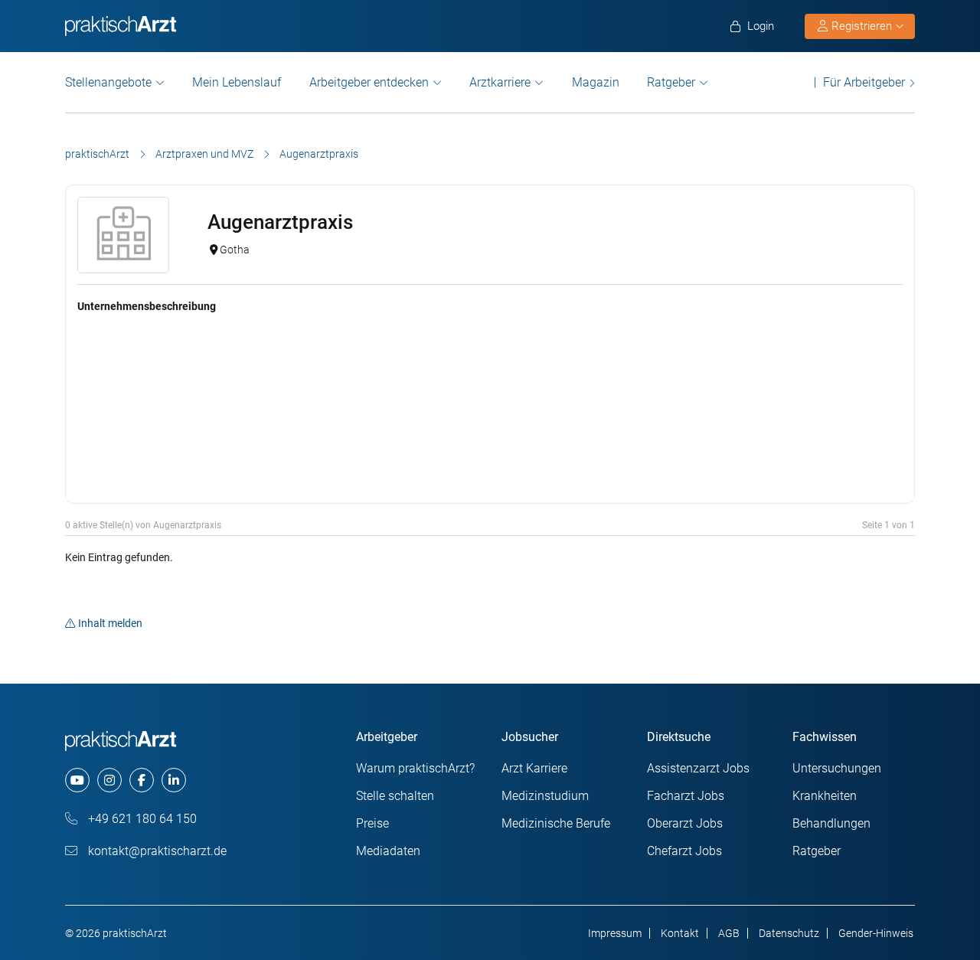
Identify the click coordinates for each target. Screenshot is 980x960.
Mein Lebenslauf (236, 82)
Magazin (595, 82)
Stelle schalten (395, 796)
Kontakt (680, 933)
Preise (372, 823)
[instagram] (109, 780)
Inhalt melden (110, 623)
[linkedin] (174, 780)
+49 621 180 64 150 (141, 818)
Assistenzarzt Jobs (698, 768)
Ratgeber (671, 82)
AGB (729, 933)
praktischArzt (97, 154)
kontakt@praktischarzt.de (156, 851)
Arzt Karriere (534, 768)
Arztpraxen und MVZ (204, 154)
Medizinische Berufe (555, 823)
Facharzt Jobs (685, 796)
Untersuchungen (836, 768)
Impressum (615, 933)
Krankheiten (824, 796)
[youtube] (77, 780)
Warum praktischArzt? (415, 768)
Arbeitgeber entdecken (369, 82)
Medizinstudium (545, 796)
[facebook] (141, 780)
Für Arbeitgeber (864, 82)
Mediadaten (388, 851)
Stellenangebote (108, 82)
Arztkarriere (500, 82)
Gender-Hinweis (875, 933)
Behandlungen (831, 823)
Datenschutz (789, 933)
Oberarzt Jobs (685, 823)
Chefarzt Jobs (684, 851)
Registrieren (861, 26)
